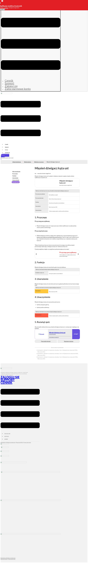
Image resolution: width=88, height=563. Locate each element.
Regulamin (3, 442)
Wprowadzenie (16, 171)
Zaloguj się (11, 86)
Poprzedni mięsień (45, 341)
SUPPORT (8, 380)
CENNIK (6, 382)
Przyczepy (15, 173)
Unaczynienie (15, 180)
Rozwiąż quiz (15, 182)
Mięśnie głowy (27, 162)
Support (9, 83)
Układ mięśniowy (16, 162)
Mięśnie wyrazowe (39, 162)
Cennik (9, 80)
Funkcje (14, 175)
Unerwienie (15, 178)
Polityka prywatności (10, 442)
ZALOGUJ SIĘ (10, 377)
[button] (30, 44)
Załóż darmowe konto (18, 88)
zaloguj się (7, 152)
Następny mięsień (68, 341)
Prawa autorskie (27, 442)
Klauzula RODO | (19, 442)
